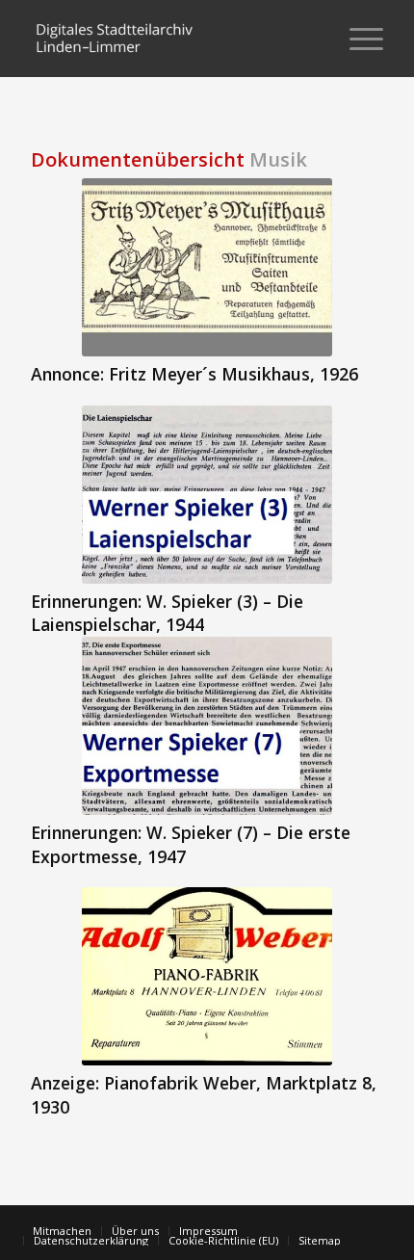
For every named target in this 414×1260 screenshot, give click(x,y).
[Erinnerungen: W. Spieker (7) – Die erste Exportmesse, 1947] (207, 726)
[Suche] (311, 38)
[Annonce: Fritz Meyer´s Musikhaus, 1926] (207, 267)
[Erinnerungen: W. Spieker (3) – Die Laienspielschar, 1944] (207, 495)
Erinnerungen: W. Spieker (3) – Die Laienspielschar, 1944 (167, 613)
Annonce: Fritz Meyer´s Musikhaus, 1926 (194, 373)
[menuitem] (311, 38)
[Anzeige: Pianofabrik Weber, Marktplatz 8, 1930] (207, 976)
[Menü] (356, 38)
